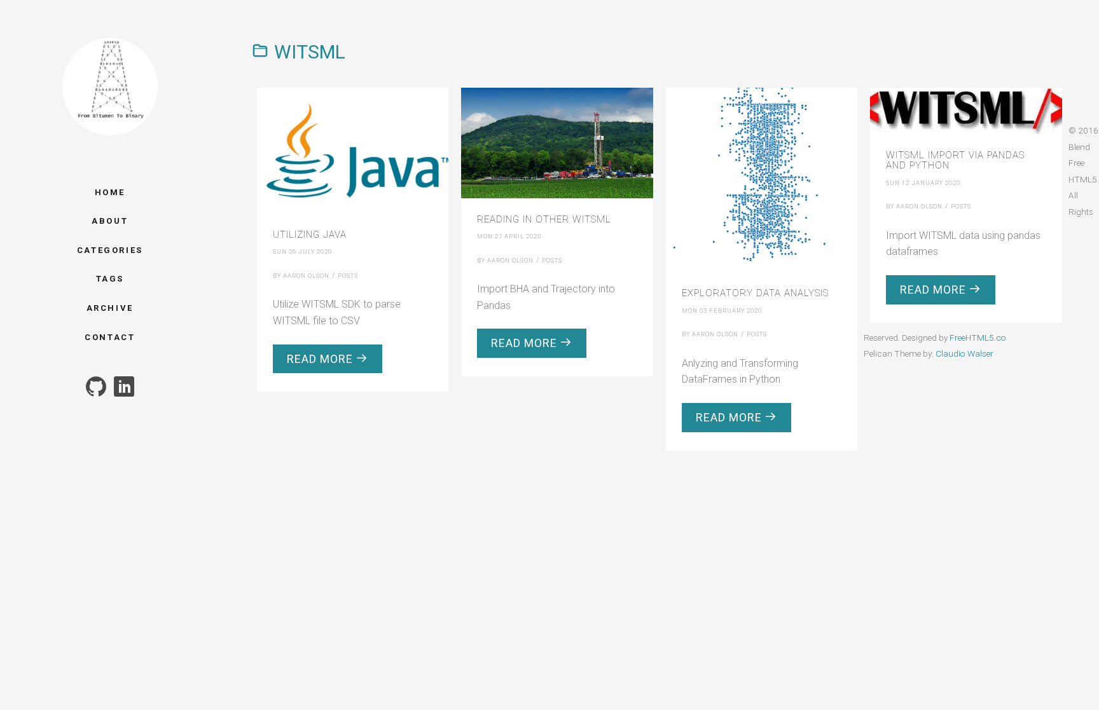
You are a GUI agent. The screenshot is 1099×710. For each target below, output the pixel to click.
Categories (110, 250)
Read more (321, 358)
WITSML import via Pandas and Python (955, 160)
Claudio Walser (964, 353)
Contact (110, 337)
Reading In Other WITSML (544, 219)
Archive (110, 308)
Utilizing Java (310, 234)
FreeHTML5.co (978, 337)
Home (110, 192)
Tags (110, 278)
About (110, 221)
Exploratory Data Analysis (755, 293)
